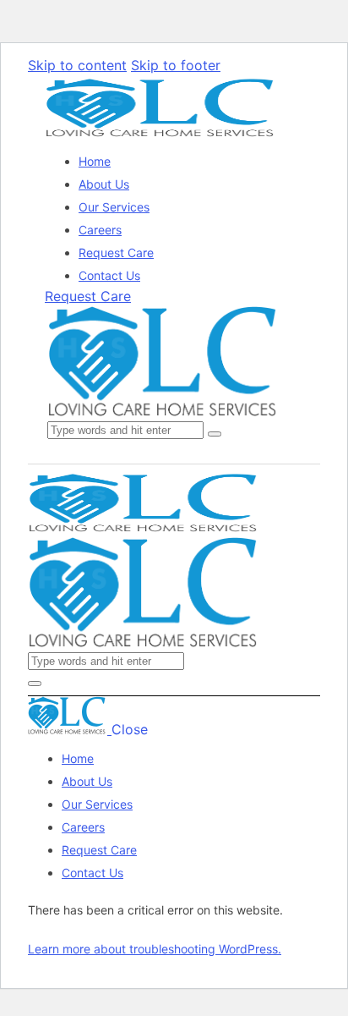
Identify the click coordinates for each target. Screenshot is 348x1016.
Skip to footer (175, 65)
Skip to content (77, 65)
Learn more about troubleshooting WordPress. (154, 949)
